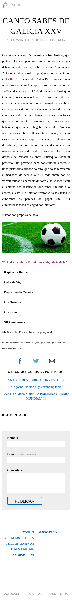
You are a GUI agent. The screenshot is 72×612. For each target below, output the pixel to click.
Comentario (15, 470)
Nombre (12, 438)
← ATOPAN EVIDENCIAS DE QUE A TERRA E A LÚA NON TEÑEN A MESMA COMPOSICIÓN (18, 543)
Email (52, 361)
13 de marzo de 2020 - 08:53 (27, 40)
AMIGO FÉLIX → (49, 532)
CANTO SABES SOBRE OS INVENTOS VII (36, 380)
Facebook (20, 361)
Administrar (60, 593)
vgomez (19, 5)
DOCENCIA (57, 40)
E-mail (22, 454)
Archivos (36, 593)
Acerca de (12, 593)
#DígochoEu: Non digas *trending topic (36, 387)
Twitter (36, 361)
